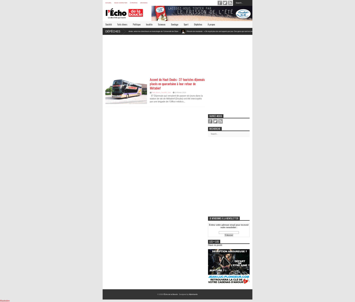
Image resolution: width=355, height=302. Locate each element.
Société (108, 24)
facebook (220, 3)
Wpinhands (193, 294)
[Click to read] (170, 31)
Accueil (108, 3)
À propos (133, 3)
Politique (136, 24)
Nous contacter (120, 3)
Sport (186, 24)
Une (169, 92)
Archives (143, 3)
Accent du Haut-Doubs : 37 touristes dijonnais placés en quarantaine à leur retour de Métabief (177, 83)
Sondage (174, 24)
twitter (225, 3)
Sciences (161, 24)
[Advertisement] (177, 54)
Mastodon (5, 301)
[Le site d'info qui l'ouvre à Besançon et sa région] (128, 17)
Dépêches (198, 24)
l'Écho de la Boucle (170, 294)
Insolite (149, 24)
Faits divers (122, 24)
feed (230, 3)
